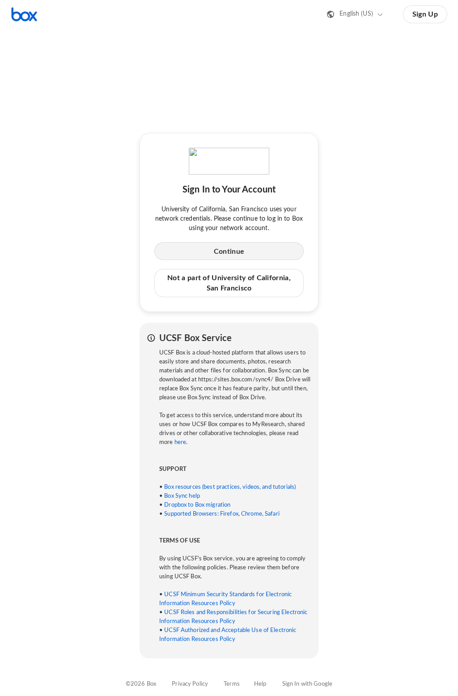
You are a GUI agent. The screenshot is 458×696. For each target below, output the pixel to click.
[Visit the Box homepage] (24, 14)
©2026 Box (141, 684)
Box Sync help (182, 496)
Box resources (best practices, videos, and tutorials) (230, 487)
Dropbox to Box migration (197, 505)
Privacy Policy (190, 684)
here (180, 442)
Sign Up (425, 14)
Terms (232, 684)
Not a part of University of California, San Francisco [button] (229, 282)
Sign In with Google (307, 684)
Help (260, 684)
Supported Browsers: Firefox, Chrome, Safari (222, 514)
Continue (229, 251)
